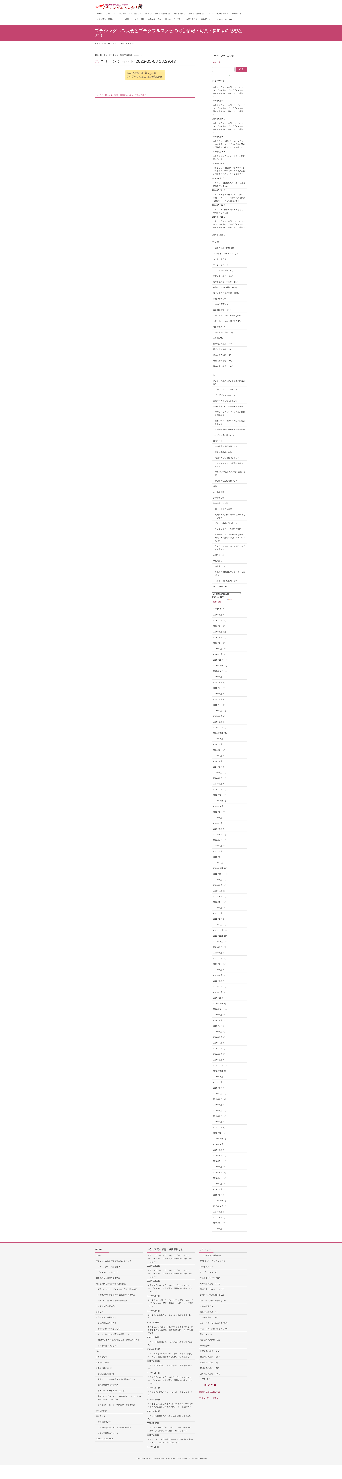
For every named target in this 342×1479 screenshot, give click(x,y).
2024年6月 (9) (219, 761)
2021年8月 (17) (219, 953)
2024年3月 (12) (219, 778)
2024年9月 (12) (219, 744)
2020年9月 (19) (219, 1015)
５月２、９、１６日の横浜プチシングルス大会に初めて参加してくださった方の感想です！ (170, 1441)
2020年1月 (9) (219, 1060)
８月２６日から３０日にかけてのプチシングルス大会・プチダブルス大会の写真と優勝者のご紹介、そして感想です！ (229, 92)
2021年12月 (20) (220, 930)
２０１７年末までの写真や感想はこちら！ (230, 464)
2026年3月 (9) (219, 643)
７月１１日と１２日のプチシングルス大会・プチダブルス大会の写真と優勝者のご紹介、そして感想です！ (170, 1405)
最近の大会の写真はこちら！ (227, 458)
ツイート (216, 62)
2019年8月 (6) (219, 1088)
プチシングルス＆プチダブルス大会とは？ (229, 382)
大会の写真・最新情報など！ (225, 446)
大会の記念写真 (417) (222, 304)
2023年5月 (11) (219, 834)
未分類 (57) (218, 338)
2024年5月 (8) (219, 767)
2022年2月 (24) (219, 919)
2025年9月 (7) (219, 677)
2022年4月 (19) (219, 908)
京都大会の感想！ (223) (223, 276)
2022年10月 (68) (220, 874)
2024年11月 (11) (220, 733)
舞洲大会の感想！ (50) (222, 361)
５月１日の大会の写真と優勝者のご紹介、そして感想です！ (125, 95)
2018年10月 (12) (220, 1144)
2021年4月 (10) (219, 975)
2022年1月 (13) (219, 924)
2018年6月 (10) (219, 1167)
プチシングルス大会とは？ (226, 389)
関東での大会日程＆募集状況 (225, 401)
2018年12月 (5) (219, 1133)
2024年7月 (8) (219, 756)
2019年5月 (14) (219, 1105)
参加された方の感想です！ (226, 481)
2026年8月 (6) (219, 615)
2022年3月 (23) (219, 913)
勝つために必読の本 (223, 509)
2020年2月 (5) (219, 1054)
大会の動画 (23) (219, 299)
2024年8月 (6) (219, 750)
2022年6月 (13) (219, 896)
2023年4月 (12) (219, 840)
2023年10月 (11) (220, 806)
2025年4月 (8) (219, 705)
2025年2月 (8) (219, 716)
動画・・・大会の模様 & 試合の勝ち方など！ (230, 516)
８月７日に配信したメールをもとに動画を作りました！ (229, 157)
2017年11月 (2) (219, 1200)
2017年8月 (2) (219, 1217)
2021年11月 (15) (220, 936)
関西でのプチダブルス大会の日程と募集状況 (230, 422)
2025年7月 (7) (219, 688)
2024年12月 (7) (219, 727)
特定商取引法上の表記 (209, 1392)
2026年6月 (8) (219, 626)
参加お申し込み (219, 498)
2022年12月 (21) (220, 863)
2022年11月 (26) (220, 868)
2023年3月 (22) (219, 846)
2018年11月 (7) (219, 1139)
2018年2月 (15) (219, 1189)
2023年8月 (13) (219, 818)
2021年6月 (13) (219, 964)
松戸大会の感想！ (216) (223, 344)
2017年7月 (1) (219, 1223)
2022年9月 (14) (219, 880)
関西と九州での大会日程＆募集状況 (228, 406)
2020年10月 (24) (220, 1009)
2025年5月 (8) (219, 699)
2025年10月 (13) (220, 671)
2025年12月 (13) (220, 660)
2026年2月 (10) (219, 649)
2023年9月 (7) (219, 812)
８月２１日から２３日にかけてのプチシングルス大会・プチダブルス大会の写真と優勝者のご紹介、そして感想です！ (229, 109)
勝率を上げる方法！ (221, 503)
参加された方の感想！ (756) (225, 287)
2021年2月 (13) (219, 986)
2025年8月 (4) (219, 682)
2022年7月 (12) (219, 891)
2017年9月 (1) (219, 1212)
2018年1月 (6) (219, 1195)
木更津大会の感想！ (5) (223, 332)
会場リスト (217, 441)
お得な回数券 (218, 555)
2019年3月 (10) (219, 1116)
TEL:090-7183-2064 (221, 586)
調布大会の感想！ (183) (223, 366)
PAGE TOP (332, 1432)
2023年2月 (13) (219, 851)
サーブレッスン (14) (221, 265)
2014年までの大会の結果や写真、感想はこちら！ (230, 473)
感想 (215, 486)
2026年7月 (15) (219, 620)
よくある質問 (218, 492)
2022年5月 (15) (219, 902)
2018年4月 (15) (219, 1178)
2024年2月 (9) (219, 784)
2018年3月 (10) (219, 1184)
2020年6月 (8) (219, 1032)
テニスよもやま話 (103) (223, 270)
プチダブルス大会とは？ (225, 395)
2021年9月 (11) (219, 947)
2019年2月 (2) (219, 1122)
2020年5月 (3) (219, 1037)
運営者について (221, 566)
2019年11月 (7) (219, 1071)
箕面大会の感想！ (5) (222, 355)
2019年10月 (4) (219, 1077)
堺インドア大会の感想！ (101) (226, 293)
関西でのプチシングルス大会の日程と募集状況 (230, 413)
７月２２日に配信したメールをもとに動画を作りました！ (229, 211)
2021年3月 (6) (219, 981)
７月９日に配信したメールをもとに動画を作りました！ (169, 1417)
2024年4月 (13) (219, 772)
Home (215, 375)
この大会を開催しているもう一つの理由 (230, 573)
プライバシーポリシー (209, 1398)
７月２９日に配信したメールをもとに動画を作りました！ (229, 184)
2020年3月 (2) (219, 1048)
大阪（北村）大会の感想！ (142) (227, 321)
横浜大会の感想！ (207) (223, 349)
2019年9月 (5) (219, 1082)
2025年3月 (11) (219, 711)
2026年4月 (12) (219, 637)
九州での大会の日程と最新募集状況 (230, 429)
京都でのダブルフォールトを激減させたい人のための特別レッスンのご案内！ (230, 537)
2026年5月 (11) (219, 632)
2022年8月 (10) (219, 885)
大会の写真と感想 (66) (223, 248)
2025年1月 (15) (219, 722)
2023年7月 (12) (219, 823)
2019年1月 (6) (219, 1127)
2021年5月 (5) (219, 970)
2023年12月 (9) (219, 795)
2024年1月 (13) (219, 789)
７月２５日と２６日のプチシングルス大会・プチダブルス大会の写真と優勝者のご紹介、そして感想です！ (229, 197)
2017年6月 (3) (219, 1229)
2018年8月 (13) (219, 1155)
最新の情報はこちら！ (224, 452)
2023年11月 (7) (219, 801)
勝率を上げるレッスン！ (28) (225, 282)
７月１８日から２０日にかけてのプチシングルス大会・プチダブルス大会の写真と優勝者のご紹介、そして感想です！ (229, 226)
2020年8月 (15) (219, 1020)
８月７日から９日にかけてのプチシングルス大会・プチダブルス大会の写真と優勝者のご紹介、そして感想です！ (229, 144)
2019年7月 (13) (219, 1093)
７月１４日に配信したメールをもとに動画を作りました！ (170, 1393)
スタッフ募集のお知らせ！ (226, 581)
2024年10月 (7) (219, 739)
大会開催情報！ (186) (222, 310)
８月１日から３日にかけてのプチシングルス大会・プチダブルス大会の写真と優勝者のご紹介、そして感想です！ (229, 171)
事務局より (217, 561)
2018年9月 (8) (219, 1150)
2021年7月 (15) (219, 958)
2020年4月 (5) (219, 1043)
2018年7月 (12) (219, 1161)
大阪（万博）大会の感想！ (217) (227, 315)
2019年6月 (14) (219, 1099)
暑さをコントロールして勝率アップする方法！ (230, 547)
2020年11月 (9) (219, 1003)
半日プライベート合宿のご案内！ (229, 529)
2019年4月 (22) (219, 1110)
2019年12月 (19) (220, 1065)
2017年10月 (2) (219, 1206)
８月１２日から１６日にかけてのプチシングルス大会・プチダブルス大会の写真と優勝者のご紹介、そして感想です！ (229, 128)
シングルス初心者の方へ (223, 435)
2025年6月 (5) (219, 694)
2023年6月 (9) (219, 829)
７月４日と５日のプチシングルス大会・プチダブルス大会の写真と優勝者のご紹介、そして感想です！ (170, 1429)
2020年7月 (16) (219, 1026)
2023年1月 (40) (219, 857)
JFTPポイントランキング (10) (225, 253)
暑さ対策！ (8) (219, 327)
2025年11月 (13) (220, 665)
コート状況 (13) (219, 259)
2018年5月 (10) (219, 1172)
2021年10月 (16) (220, 941)
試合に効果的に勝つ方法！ (226, 523)
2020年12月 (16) (220, 998)
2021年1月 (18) (219, 992)
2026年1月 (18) (219, 654)
